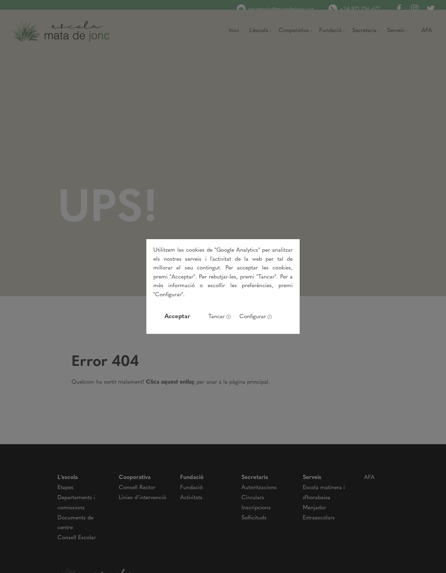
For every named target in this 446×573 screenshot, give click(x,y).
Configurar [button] (252, 317)
